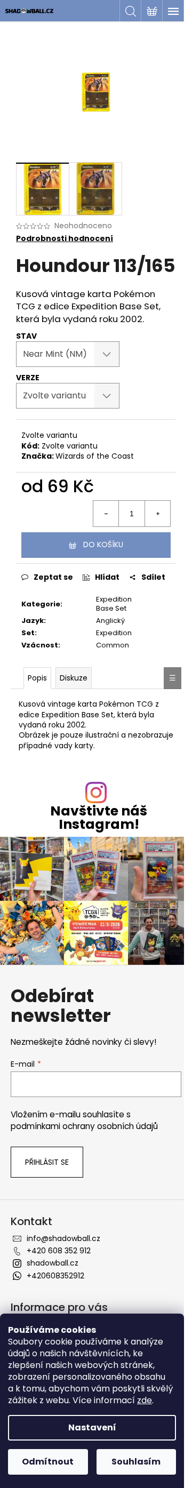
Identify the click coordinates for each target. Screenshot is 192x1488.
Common (112, 645)
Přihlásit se (47, 1162)
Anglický (110, 620)
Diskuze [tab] (73, 678)
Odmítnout (48, 1461)
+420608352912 (55, 1275)
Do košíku (103, 544)
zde (144, 1400)
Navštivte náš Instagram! (98, 817)
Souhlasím (136, 1461)
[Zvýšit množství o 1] (157, 513)
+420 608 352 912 (59, 1250)
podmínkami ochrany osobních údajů (84, 1126)
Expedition (114, 633)
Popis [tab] (37, 678)
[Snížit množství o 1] (106, 513)
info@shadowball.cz (63, 1238)
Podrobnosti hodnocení (64, 239)
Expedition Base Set (114, 603)
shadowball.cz (52, 1263)
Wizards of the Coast (94, 456)
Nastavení (92, 1427)
